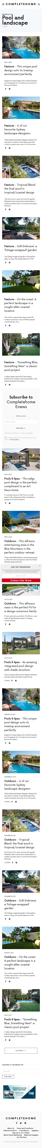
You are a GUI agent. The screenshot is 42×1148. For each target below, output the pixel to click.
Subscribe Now (21, 580)
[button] (21, 566)
